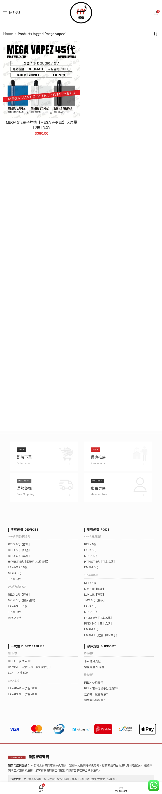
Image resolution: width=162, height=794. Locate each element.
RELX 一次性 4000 (19, 661)
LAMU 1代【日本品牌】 (98, 617)
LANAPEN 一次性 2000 (22, 694)
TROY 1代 (14, 612)
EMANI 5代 (91, 567)
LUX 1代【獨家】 (94, 594)
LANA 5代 (90, 550)
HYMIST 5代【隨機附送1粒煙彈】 (29, 561)
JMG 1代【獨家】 (95, 600)
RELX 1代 (90, 583)
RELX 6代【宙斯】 (19, 544)
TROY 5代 (14, 579)
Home (8, 34)
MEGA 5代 (14, 573)
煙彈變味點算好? (94, 700)
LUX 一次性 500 (18, 672)
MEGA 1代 (14, 617)
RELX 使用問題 (93, 682)
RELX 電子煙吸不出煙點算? (101, 688)
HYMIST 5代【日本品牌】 (100, 561)
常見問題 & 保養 (94, 667)
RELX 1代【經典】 (19, 594)
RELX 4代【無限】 (19, 556)
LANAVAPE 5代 (17, 567)
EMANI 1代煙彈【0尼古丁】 (101, 635)
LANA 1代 (90, 606)
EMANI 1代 (91, 629)
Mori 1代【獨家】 (94, 589)
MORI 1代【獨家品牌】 (22, 600)
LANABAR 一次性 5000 (22, 688)
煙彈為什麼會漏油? (96, 694)
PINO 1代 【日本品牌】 (98, 623)
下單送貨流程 (92, 661)
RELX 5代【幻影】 (19, 550)
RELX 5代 (90, 544)
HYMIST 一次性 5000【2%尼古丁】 (30, 667)
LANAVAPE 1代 (17, 606)
